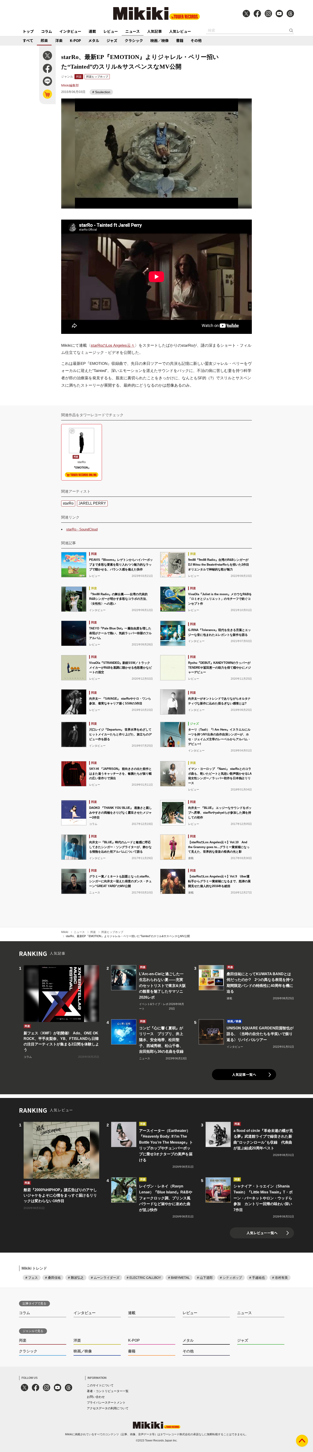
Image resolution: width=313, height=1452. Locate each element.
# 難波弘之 (76, 1277)
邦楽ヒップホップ (97, 76)
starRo (68, 503)
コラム (46, 31)
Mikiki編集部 (70, 85)
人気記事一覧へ (244, 1074)
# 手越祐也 (257, 1277)
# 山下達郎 (205, 1277)
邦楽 (44, 40)
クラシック (134, 40)
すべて (28, 40)
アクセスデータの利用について (108, 1408)
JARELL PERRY (92, 503)
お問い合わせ (96, 1396)
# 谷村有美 (280, 1277)
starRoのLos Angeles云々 (113, 345)
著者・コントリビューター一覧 (108, 1391)
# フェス (31, 1277)
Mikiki (64, 932)
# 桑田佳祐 (53, 1277)
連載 (92, 31)
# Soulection (101, 92)
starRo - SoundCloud (82, 529)
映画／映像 (159, 40)
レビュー (110, 31)
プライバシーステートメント (106, 1402)
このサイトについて (100, 1385)
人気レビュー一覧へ (262, 1232)
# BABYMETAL (179, 1277)
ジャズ (112, 40)
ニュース (132, 31)
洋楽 (59, 40)
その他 (196, 40)
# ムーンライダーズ (105, 1277)
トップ (28, 31)
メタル (93, 40)
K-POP (75, 40)
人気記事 (154, 31)
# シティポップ (231, 1277)
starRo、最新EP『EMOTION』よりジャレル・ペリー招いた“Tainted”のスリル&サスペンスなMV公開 (128, 936)
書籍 (179, 40)
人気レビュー (180, 31)
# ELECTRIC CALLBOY (144, 1277)
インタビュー (70, 31)
